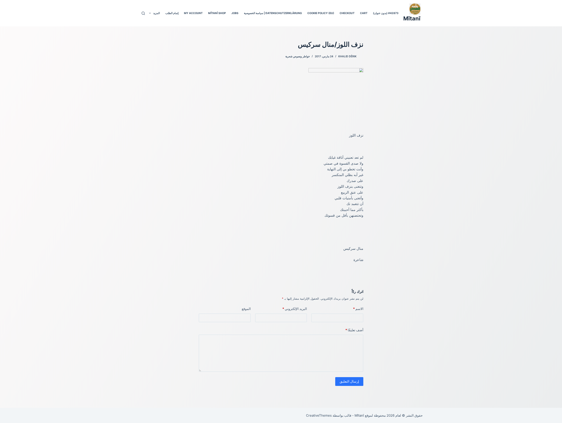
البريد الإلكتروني (294, 309)
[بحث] (143, 13)
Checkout (347, 13)
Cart (363, 13)
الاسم (358, 309)
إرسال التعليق (349, 381)
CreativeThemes (319, 415)
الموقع (246, 309)
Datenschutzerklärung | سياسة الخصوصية (273, 13)
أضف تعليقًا (354, 330)
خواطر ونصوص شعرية (297, 56)
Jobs (234, 13)
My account (193, 13)
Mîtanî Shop (217, 13)
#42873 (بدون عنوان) (385, 13)
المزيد (156, 13)
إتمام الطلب (171, 13)
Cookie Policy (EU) (320, 13)
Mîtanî (411, 18)
